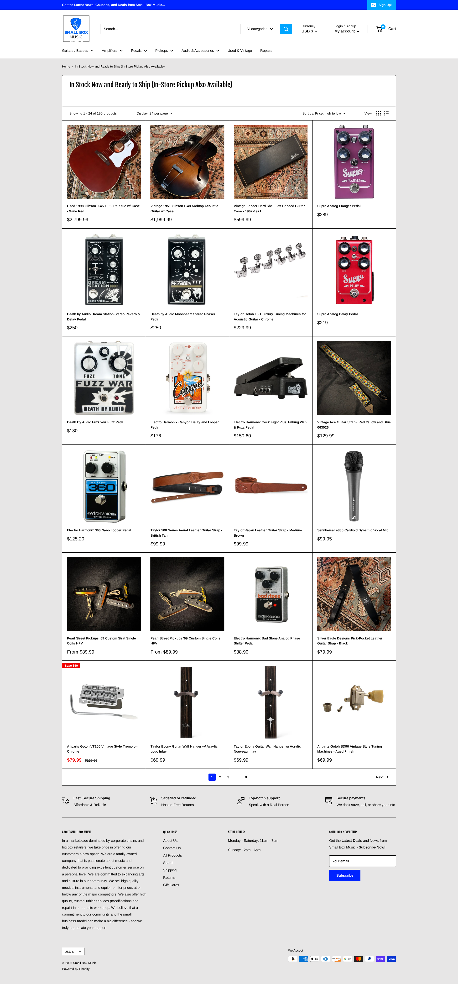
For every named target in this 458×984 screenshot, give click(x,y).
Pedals (136, 50)
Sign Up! (385, 5)
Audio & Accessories (198, 50)
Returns (169, 877)
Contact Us (172, 848)
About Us (170, 840)
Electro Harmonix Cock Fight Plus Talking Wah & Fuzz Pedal (270, 424)
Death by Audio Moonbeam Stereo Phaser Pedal (183, 316)
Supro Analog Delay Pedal (337, 314)
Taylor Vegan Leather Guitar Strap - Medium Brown (268, 532)
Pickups (161, 50)
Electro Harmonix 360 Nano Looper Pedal (99, 530)
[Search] (286, 29)
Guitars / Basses (75, 50)
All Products (172, 855)
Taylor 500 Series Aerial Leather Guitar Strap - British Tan (186, 532)
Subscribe (344, 875)
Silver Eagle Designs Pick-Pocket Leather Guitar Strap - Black (349, 640)
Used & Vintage (240, 50)
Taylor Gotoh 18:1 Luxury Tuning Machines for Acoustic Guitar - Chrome (270, 316)
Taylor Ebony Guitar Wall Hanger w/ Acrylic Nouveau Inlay (267, 749)
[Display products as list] (386, 113)
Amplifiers (109, 50)
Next (379, 777)
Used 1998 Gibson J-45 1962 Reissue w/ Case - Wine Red (103, 208)
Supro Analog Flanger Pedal (339, 206)
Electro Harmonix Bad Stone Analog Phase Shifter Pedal (267, 640)
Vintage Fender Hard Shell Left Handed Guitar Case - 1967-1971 (269, 208)
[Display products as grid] (378, 113)
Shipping (170, 870)
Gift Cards (171, 885)
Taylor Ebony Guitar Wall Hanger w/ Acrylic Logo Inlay (184, 749)
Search (168, 863)
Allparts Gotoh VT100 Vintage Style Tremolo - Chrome (102, 749)
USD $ (69, 951)
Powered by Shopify (76, 969)
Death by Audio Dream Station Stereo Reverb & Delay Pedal (103, 316)
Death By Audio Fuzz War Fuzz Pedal (96, 422)
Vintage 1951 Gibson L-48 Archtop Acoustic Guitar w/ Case (184, 208)
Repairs (266, 50)
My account (345, 31)
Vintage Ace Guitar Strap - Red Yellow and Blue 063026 (354, 424)
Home (66, 66)
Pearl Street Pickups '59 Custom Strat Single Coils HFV (101, 640)
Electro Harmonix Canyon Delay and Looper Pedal (185, 424)
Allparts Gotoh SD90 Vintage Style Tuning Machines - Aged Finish (349, 749)
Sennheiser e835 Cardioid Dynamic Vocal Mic (353, 530)
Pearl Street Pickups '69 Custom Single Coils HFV (185, 640)
